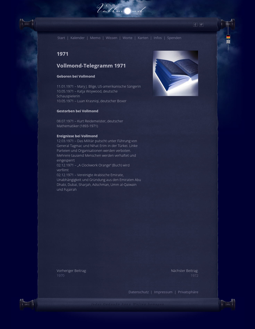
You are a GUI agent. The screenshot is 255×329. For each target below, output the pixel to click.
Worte (127, 37)
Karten (143, 37)
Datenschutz (139, 292)
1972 (194, 275)
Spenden (174, 37)
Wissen (111, 37)
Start (61, 37)
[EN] (228, 42)
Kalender (77, 37)
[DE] (228, 37)
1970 (60, 275)
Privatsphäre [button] (188, 292)
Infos (158, 37)
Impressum (163, 292)
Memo (95, 37)
